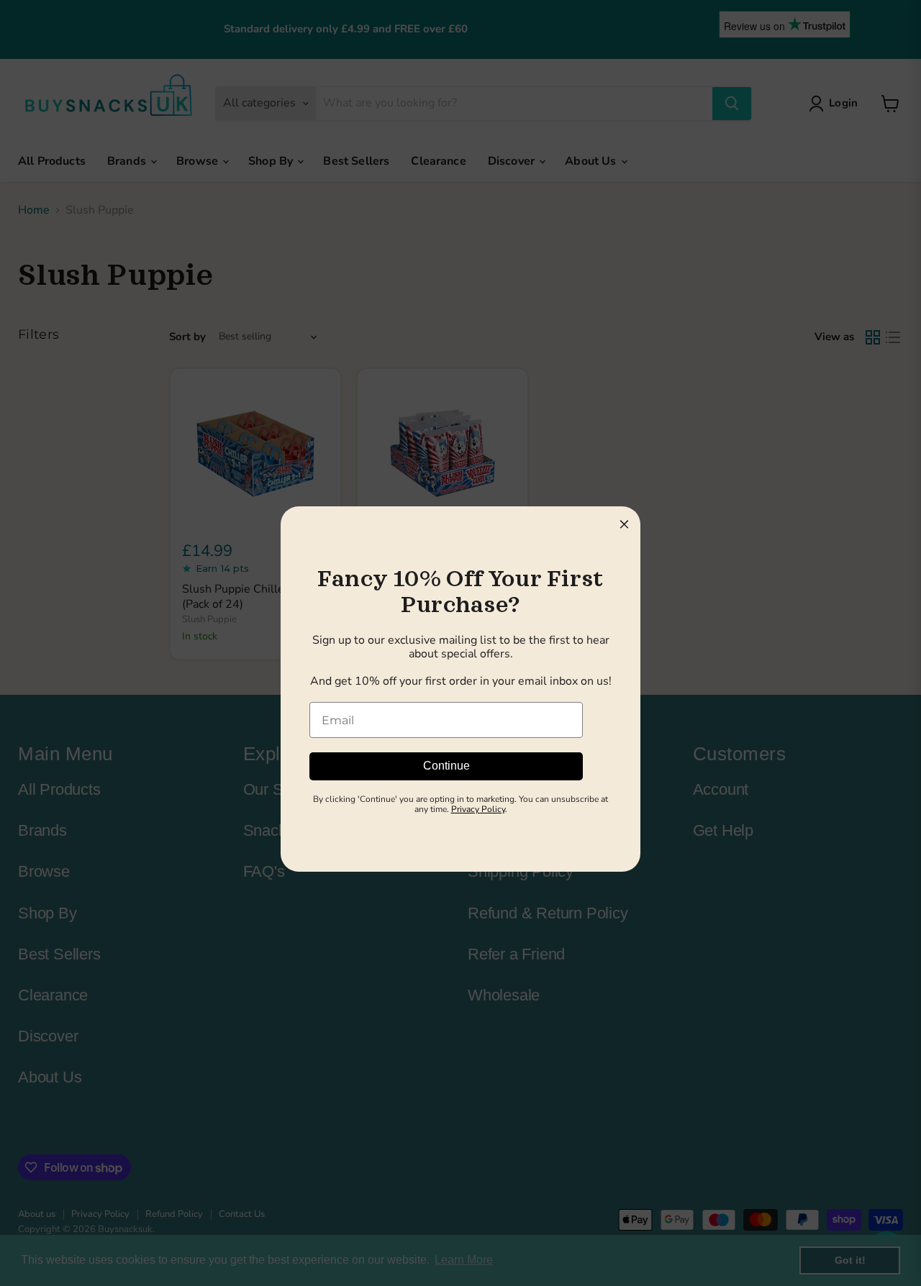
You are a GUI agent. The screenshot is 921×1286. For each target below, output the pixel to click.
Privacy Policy (478, 809)
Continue (446, 766)
